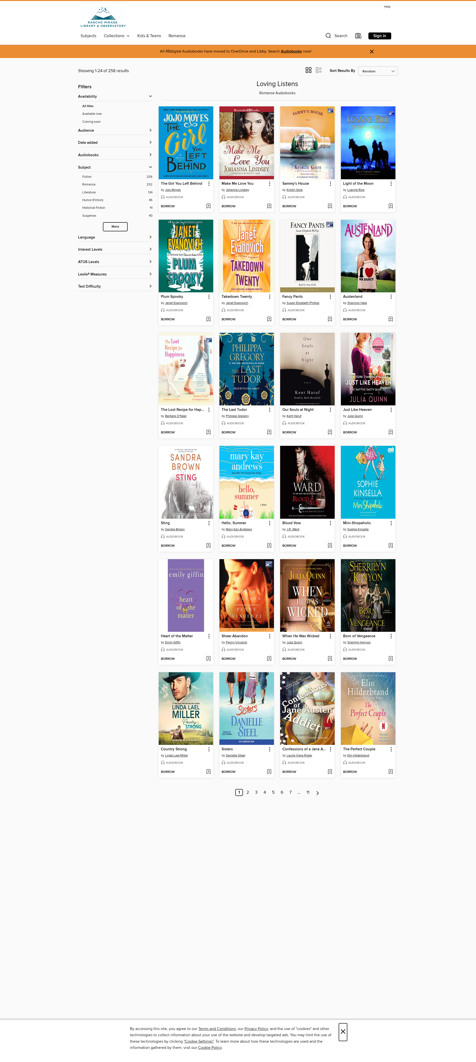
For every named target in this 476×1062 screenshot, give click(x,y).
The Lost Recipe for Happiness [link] (183, 410)
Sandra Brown (175, 529)
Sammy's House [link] (295, 184)
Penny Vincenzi (236, 642)
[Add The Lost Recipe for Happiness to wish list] (208, 432)
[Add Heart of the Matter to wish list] (208, 659)
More (115, 227)
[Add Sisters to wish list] (269, 772)
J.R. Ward (293, 529)
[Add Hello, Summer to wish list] (269, 546)
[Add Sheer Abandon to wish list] (269, 659)
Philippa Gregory (237, 416)
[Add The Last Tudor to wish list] (269, 432)
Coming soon (91, 122)
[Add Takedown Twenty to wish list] (269, 319)
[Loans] (358, 37)
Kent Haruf (294, 416)
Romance (177, 36)
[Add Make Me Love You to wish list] (269, 206)
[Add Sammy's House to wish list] (330, 206)
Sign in (379, 36)
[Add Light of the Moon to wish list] (390, 206)
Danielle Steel (235, 756)
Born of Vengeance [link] (359, 636)
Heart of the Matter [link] (177, 636)
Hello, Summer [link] (234, 523)
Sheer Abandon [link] (235, 636)
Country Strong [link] (174, 749)
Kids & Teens (149, 36)
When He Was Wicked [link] (300, 636)
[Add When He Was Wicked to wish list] (330, 659)
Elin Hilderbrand (358, 756)
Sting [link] (165, 523)
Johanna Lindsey (237, 190)
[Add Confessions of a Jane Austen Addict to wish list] (330, 772)
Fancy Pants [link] (292, 297)
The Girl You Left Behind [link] (181, 184)
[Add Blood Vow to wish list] (330, 546)
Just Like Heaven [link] (357, 410)
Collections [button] (115, 36)
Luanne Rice (355, 190)
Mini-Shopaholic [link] (357, 523)
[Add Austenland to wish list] (390, 319)
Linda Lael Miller (176, 756)
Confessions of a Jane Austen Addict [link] (305, 749)
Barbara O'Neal (175, 416)
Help (387, 7)
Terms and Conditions (217, 1028)
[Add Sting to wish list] (208, 546)
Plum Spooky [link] (172, 297)
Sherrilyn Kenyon (359, 642)
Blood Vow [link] (291, 523)
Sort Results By (342, 70)
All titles (87, 106)
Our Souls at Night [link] (298, 410)
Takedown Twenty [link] (237, 297)
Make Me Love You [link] (238, 184)
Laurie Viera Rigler (299, 756)
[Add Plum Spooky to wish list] (208, 319)
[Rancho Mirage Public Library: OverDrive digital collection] (103, 17)
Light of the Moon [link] (358, 184)
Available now (92, 114)
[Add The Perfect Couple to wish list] (390, 772)
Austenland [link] (352, 297)
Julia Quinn (355, 416)
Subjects (88, 36)
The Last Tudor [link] (234, 410)
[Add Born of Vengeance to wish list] (390, 659)
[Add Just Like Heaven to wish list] (390, 432)
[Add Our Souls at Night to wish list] (330, 432)
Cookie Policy (210, 1047)
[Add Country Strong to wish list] (208, 772)
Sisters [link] (227, 749)
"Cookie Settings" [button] (198, 1041)
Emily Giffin (172, 642)
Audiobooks (291, 51)
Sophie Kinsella (358, 529)
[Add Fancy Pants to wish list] (330, 319)
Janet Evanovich (176, 303)
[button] (336, 37)
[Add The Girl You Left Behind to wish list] (208, 206)
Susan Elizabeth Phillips (303, 303)
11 (307, 792)
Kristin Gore (295, 190)
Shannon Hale (357, 303)
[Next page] (318, 792)
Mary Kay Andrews (239, 529)
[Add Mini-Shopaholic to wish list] (390, 546)
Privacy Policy (256, 1028)
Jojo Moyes (173, 190)
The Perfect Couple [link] (359, 749)
